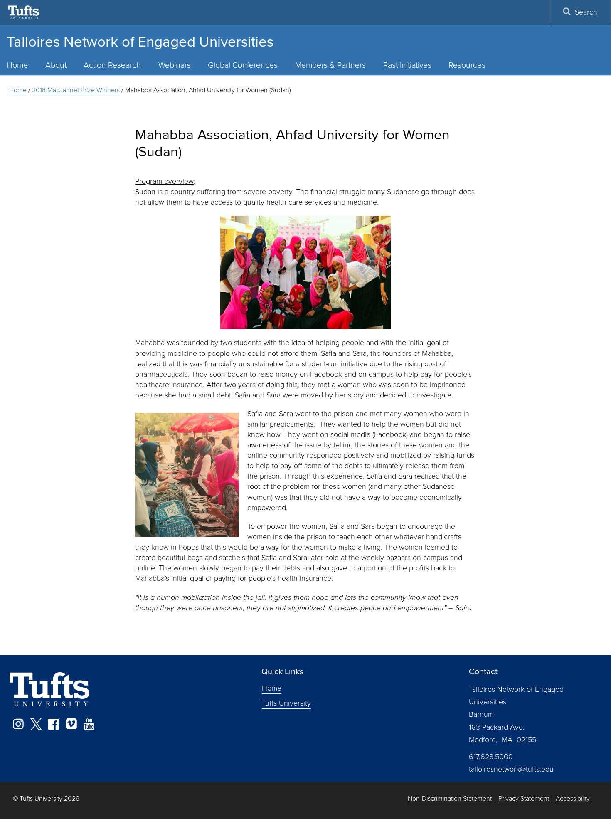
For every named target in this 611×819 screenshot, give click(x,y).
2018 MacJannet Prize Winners (76, 90)
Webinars (174, 65)
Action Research (112, 65)
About (56, 65)
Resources (466, 65)
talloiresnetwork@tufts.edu (511, 769)
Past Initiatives (407, 65)
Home (18, 90)
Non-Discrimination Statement (450, 798)
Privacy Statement (523, 798)
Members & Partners (330, 65)
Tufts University (286, 703)
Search (586, 12)
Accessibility (573, 798)
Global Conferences (243, 65)
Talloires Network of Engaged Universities (140, 41)
